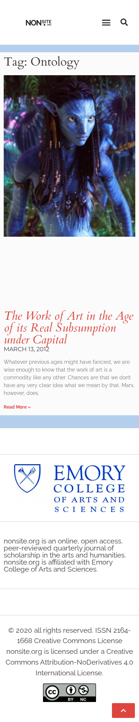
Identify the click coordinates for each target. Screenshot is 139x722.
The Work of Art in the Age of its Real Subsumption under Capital (68, 328)
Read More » (17, 407)
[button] (106, 22)
